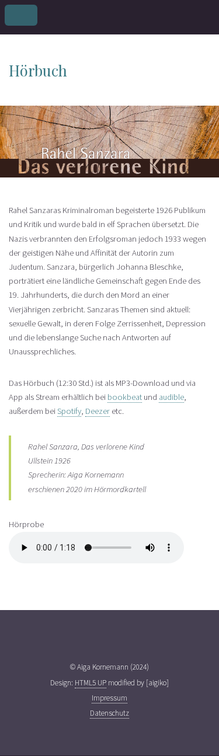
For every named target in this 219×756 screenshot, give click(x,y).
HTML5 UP (90, 683)
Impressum (109, 698)
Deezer (97, 411)
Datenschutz (109, 713)
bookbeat (124, 397)
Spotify (69, 411)
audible (171, 397)
